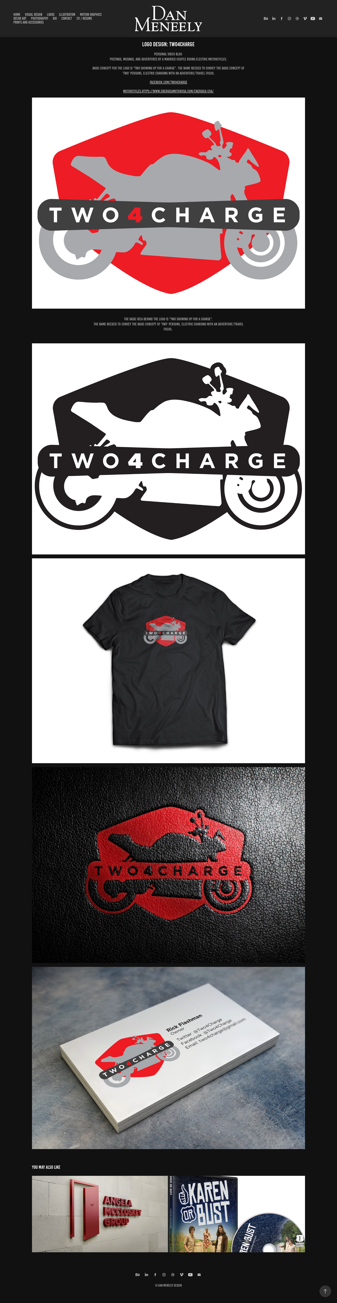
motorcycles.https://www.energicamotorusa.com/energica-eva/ (168, 91)
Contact (66, 18)
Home (16, 14)
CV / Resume (84, 18)
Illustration (67, 14)
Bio (55, 18)
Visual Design (33, 14)
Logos (50, 14)
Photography (39, 18)
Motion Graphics (91, 14)
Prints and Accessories (28, 22)
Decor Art (19, 18)
